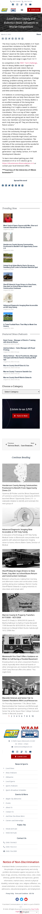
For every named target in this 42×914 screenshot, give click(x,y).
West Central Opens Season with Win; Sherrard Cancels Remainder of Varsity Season (20, 226)
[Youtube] (30, 4)
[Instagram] (17, 4)
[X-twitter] (26, 4)
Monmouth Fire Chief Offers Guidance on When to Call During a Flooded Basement (20, 657)
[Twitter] (21, 899)
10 (33, 716)
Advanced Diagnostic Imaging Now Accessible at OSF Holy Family (17, 530)
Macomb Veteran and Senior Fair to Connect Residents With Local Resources (19, 699)
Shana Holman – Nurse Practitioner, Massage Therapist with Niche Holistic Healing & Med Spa (20, 358)
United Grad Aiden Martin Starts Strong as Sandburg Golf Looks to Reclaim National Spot (20, 266)
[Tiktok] (21, 4)
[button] (22, 10)
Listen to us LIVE (21, 409)
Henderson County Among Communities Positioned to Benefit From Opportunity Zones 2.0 (20, 246)
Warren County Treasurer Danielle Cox (17, 371)
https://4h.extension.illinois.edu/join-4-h (18, 163)
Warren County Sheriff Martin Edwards (17, 377)
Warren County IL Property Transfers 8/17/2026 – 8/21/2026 (18, 616)
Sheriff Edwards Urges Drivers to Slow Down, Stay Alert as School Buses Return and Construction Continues (20, 286)
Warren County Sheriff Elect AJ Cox (16, 365)
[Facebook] (13, 4)
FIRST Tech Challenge (28, 63)
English (26, 912)
